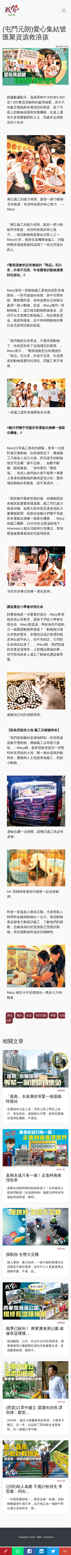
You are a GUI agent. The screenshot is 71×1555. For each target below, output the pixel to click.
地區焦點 (61, 1248)
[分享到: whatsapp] (18, 1551)
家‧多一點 (61, 1169)
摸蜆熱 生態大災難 (22, 1254)
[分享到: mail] (65, 1551)
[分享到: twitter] (53, 1551)
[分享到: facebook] (30, 1551)
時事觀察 (61, 1090)
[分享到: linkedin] (41, 1551)
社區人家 (61, 1402)
